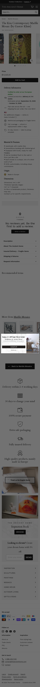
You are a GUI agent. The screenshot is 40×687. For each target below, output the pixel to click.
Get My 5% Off (13, 346)
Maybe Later (13, 350)
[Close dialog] (38, 335)
